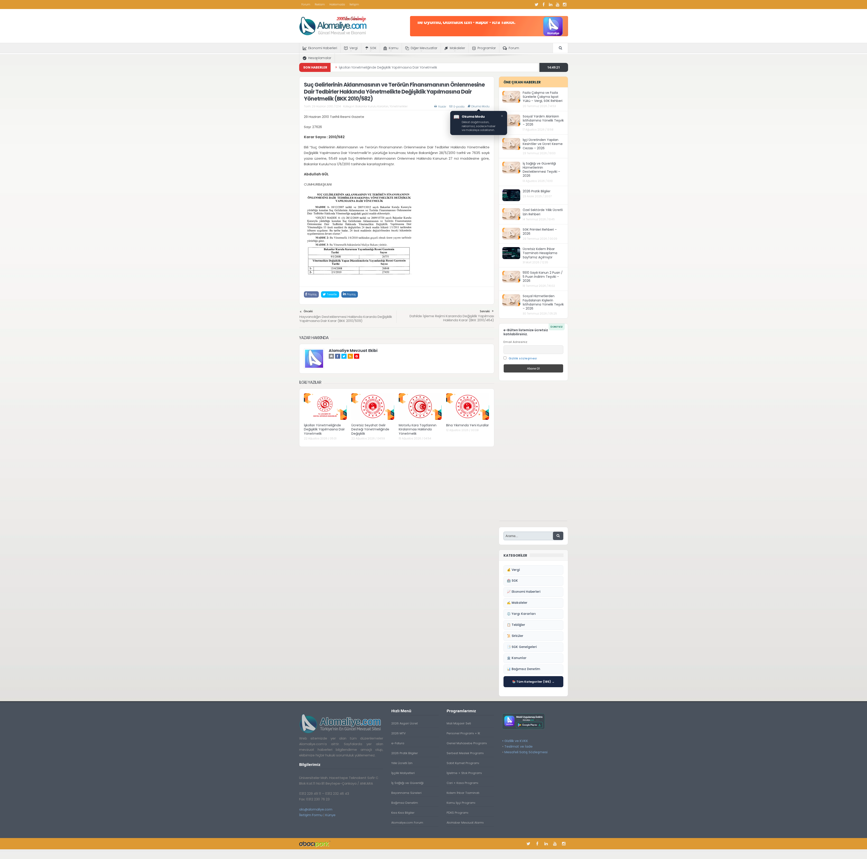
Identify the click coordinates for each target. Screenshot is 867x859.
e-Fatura (397, 743)
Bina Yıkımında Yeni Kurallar (467, 425)
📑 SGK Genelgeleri (522, 647)
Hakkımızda (337, 4)
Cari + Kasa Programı (462, 783)
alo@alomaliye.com (315, 809)
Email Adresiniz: (515, 342)
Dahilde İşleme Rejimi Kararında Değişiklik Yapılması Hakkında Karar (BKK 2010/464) (452, 318)
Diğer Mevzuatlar (424, 48)
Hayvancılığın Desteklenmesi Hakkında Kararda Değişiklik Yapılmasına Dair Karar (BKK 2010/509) (345, 318)
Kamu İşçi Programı (461, 803)
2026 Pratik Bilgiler (536, 191)
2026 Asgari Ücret (404, 723)
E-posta (459, 106)
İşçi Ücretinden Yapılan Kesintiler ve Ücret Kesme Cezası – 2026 (543, 144)
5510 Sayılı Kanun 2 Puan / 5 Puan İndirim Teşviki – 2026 (543, 276)
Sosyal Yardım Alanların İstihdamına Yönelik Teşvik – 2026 (543, 120)
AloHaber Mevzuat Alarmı (465, 822)
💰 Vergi (513, 570)
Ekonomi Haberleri (322, 48)
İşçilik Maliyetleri (403, 773)
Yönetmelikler (398, 106)
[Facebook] (543, 4)
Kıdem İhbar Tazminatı (463, 793)
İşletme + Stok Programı (464, 773)
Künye (330, 815)
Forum (305, 4)
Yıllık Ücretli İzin (402, 763)
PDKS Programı (457, 813)
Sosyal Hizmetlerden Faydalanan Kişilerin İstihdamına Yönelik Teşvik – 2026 (543, 302)
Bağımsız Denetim (404, 803)
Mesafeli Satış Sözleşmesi (526, 752)
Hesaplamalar (319, 58)
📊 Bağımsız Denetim (523, 669)
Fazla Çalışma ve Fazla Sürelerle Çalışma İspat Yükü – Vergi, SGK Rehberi (542, 96)
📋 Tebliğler (516, 625)
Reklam (320, 4)
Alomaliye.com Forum (407, 822)
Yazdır (442, 106)
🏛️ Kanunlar (517, 658)
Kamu (393, 48)
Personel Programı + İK (463, 733)
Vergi (354, 48)
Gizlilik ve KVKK (516, 740)
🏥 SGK (512, 581)
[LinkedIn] (550, 4)
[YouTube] (557, 4)
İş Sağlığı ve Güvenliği (407, 783)
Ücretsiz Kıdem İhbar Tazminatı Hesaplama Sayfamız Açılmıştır (540, 253)
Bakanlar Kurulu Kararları (371, 106)
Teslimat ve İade (518, 746)
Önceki (308, 311)
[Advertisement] (533, 453)
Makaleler (457, 48)
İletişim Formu (310, 815)
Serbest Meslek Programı (465, 753)
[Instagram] (564, 4)
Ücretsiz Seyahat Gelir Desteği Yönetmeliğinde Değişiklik (383, 67)
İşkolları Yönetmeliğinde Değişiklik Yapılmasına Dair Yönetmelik (324, 429)
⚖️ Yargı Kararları (521, 614)
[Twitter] (536, 4)
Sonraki (485, 311)
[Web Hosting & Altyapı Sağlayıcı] (315, 843)
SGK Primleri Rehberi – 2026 (540, 231)
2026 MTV (398, 733)
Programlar (487, 48)
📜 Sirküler (515, 636)
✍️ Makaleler (517, 603)
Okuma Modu (480, 106)
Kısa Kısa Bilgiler (403, 813)
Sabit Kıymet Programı (463, 763)
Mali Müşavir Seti (459, 723)
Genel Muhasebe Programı (467, 743)
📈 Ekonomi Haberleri (523, 592)
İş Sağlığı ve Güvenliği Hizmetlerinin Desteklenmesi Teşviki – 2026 (541, 169)
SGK (373, 48)
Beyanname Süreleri (406, 793)
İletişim (354, 4)
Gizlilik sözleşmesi (523, 358)
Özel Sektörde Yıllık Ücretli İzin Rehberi (543, 212)
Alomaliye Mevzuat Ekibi (353, 350)
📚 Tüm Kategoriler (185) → (533, 682)
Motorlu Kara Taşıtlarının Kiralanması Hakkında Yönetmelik (417, 429)
